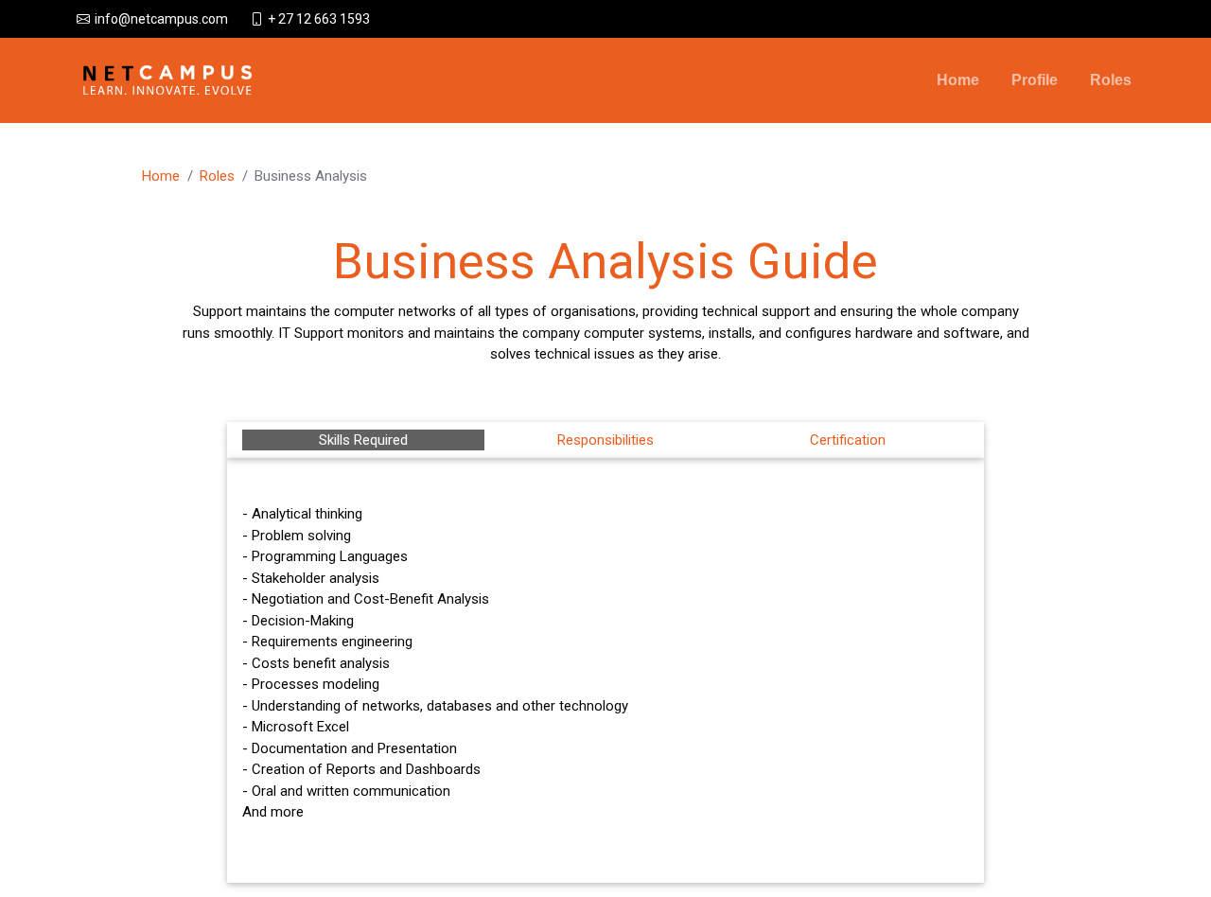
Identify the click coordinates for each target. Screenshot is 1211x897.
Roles (1111, 80)
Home (958, 80)
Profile (1034, 80)
